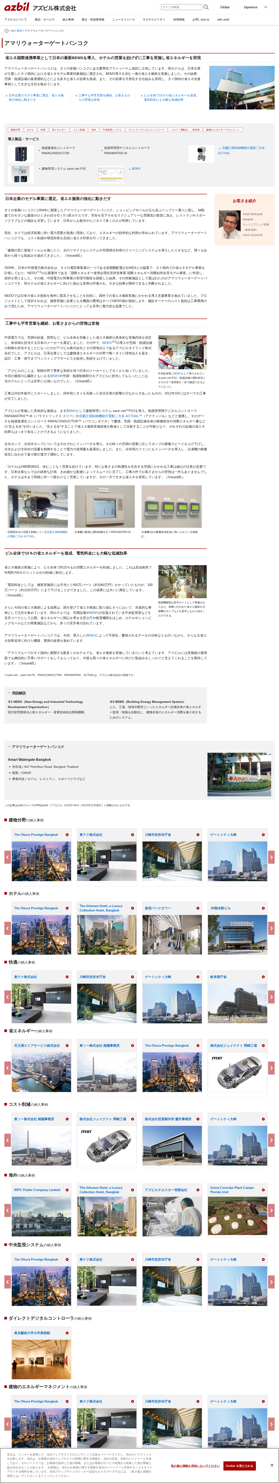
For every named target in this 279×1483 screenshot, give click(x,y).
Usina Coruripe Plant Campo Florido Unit (232, 1190)
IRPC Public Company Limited (37, 1190)
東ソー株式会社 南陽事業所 (100, 1045)
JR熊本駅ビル (220, 908)
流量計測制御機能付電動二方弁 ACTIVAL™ (110, 416)
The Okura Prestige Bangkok (36, 834)
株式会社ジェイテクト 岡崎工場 (233, 1045)
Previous (7, 857)
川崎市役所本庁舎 (158, 834)
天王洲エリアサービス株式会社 (37, 1045)
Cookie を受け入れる (239, 1466)
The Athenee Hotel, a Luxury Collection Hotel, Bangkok (101, 908)
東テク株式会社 (91, 834)
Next (271, 857)
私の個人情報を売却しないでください (195, 1466)
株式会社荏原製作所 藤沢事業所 (168, 1119)
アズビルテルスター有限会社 (166, 1190)
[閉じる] (272, 1465)
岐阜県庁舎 (218, 977)
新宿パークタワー (158, 908)
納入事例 (17, 30)
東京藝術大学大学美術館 (32, 1333)
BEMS (136, 168)
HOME (6, 31)
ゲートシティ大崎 (223, 834)
